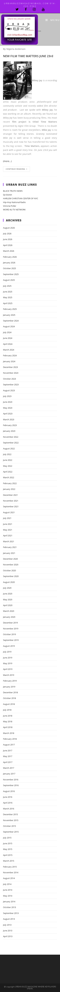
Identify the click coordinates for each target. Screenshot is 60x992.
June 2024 (7, 338)
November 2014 (10, 872)
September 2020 (11, 576)
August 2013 (9, 918)
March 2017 (8, 767)
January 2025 (9, 314)
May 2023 (7, 407)
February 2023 (10, 425)
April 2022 (7, 471)
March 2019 (8, 675)
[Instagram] (37, 9)
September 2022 (11, 442)
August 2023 (9, 390)
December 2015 (10, 814)
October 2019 (9, 634)
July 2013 (7, 924)
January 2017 (9, 773)
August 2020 (9, 582)
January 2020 (9, 616)
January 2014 (9, 901)
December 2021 (10, 495)
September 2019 (11, 640)
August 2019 (9, 646)
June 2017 (7, 750)
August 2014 (9, 878)
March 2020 (8, 611)
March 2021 (8, 541)
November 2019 (10, 628)
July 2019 (7, 651)
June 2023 (7, 401)
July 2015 (7, 837)
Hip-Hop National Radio (14, 202)
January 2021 (9, 553)
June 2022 (7, 460)
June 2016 (7, 797)
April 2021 (7, 535)
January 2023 (9, 431)
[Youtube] (43, 9)
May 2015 (7, 849)
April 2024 (7, 344)
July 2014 (7, 884)
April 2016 (7, 802)
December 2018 (10, 692)
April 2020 (7, 605)
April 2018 (7, 727)
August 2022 (9, 448)
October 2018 (9, 698)
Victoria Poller (9, 205)
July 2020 (7, 587)
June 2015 (7, 843)
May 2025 (7, 297)
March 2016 (8, 808)
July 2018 (7, 709)
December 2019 (10, 622)
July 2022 (7, 454)
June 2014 (7, 889)
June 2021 (7, 524)
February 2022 (10, 483)
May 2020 (7, 599)
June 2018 (7, 715)
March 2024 (8, 349)
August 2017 (9, 744)
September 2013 (11, 913)
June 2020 (7, 593)
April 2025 (7, 303)
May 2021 (7, 529)
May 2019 (7, 663)
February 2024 (10, 355)
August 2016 (9, 791)
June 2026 (7, 239)
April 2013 (7, 936)
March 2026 (8, 250)
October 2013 (9, 907)
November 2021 (10, 500)
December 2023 (10, 367)
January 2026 (9, 262)
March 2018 (8, 733)
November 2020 (10, 564)
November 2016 (10, 779)
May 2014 (7, 895)
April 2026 (7, 245)
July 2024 (7, 332)
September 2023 (11, 384)
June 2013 (7, 930)
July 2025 (7, 285)
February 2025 (10, 309)
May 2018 (7, 721)
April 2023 (7, 413)
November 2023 (10, 372)
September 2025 (11, 274)
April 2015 (7, 855)
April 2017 (7, 762)
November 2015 (10, 820)
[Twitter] (20, 9)
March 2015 (8, 860)
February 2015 (10, 866)
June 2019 (7, 657)
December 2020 (10, 558)
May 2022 (7, 465)
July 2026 (7, 233)
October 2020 (9, 570)
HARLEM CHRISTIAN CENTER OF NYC (20, 198)
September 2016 (11, 785)
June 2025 (7, 291)
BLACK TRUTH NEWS (13, 190)
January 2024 (9, 361)
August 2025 (9, 280)
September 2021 (11, 506)
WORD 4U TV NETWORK (14, 209)
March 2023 (8, 419)
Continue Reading (15, 169)
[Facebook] (29, 9)
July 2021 (7, 518)
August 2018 (9, 704)
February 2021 (10, 547)
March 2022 (8, 477)
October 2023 (9, 378)
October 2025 (9, 268)
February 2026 (10, 256)
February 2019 (10, 680)
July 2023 (7, 396)
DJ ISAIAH (7, 194)
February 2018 (10, 738)
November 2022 (10, 436)
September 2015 (11, 831)
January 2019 (9, 686)
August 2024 (9, 326)
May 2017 (7, 756)
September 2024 (11, 320)
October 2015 (9, 826)
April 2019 (7, 669)
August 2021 (9, 512)
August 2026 (9, 227)
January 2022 (9, 489)
